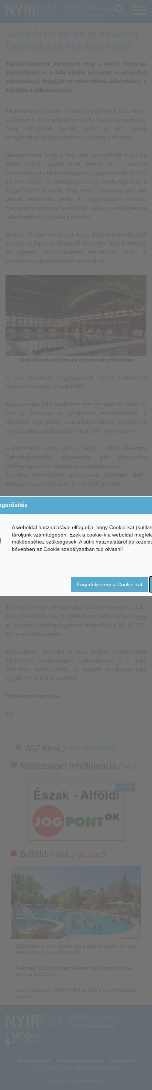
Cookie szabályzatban (69, 549)
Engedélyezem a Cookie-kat (109, 584)
